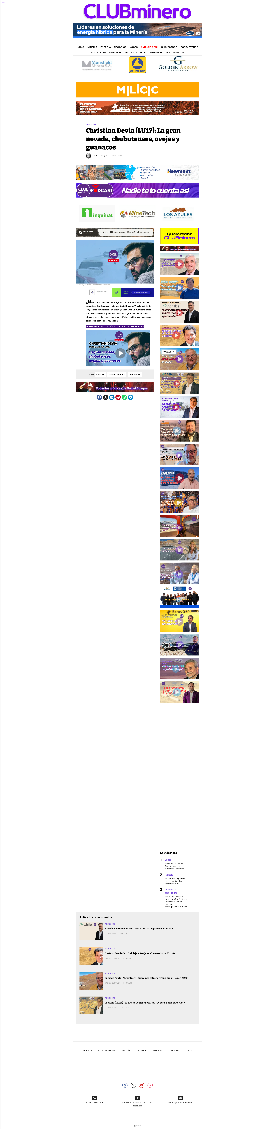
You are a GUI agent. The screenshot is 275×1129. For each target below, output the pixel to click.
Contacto (87, 1050)
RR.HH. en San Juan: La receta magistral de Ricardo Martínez (175, 881)
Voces (134, 47)
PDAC (143, 52)
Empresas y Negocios (123, 52)
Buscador (170, 47)
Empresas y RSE (160, 52)
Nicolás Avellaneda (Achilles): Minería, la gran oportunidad (139, 928)
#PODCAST (135, 374)
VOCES (168, 860)
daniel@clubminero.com (180, 1102)
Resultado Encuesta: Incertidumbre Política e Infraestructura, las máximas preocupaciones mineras (176, 902)
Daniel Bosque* (100, 156)
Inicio (80, 47)
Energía (105, 47)
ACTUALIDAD (98, 52)
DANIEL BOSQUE (117, 374)
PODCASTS (91, 125)
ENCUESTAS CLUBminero (171, 891)
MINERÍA (169, 875)
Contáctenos (189, 47)
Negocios (120, 47)
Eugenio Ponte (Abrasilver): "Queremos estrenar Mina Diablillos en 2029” (146, 978)
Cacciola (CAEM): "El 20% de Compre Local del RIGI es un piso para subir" (145, 1002)
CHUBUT (100, 374)
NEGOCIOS (157, 1050)
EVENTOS (178, 52)
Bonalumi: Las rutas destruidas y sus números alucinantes (174, 866)
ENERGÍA (141, 1050)
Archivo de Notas (106, 1050)
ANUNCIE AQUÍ (149, 47)
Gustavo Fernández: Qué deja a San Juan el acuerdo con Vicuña (140, 953)
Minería (92, 47)
